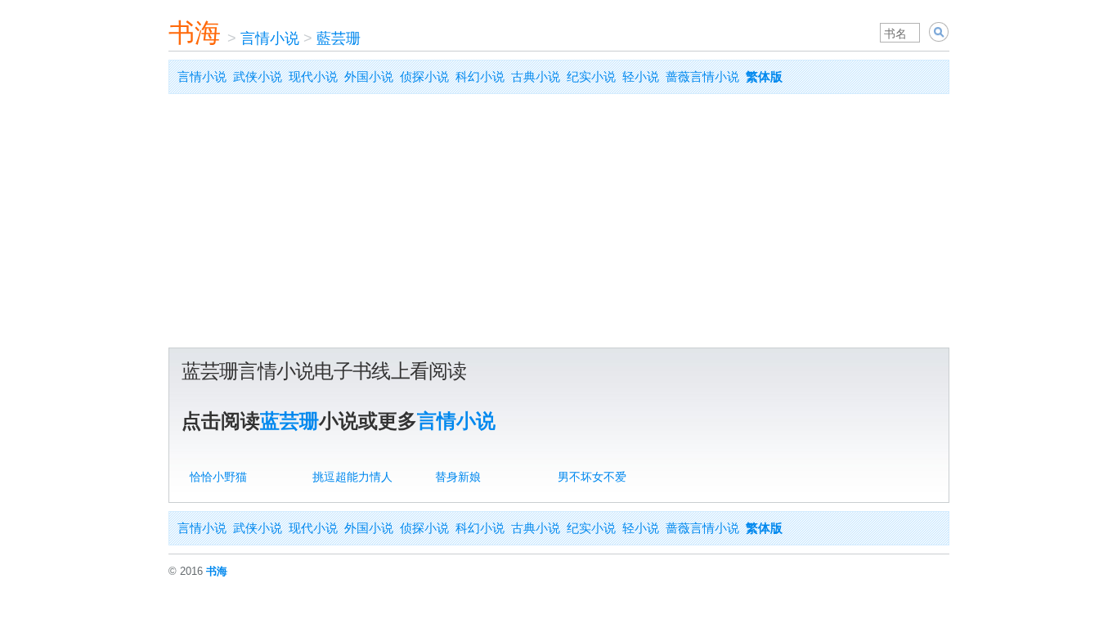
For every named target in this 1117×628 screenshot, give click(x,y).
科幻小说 (480, 76)
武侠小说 (257, 76)
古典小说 (535, 76)
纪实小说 (591, 76)
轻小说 (640, 76)
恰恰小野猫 (218, 476)
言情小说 (269, 38)
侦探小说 (424, 76)
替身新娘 (458, 476)
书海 (194, 32)
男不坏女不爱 (592, 476)
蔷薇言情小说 (702, 76)
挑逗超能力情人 (352, 476)
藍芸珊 (338, 38)
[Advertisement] (558, 224)
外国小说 (368, 76)
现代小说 (313, 76)
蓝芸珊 (289, 421)
